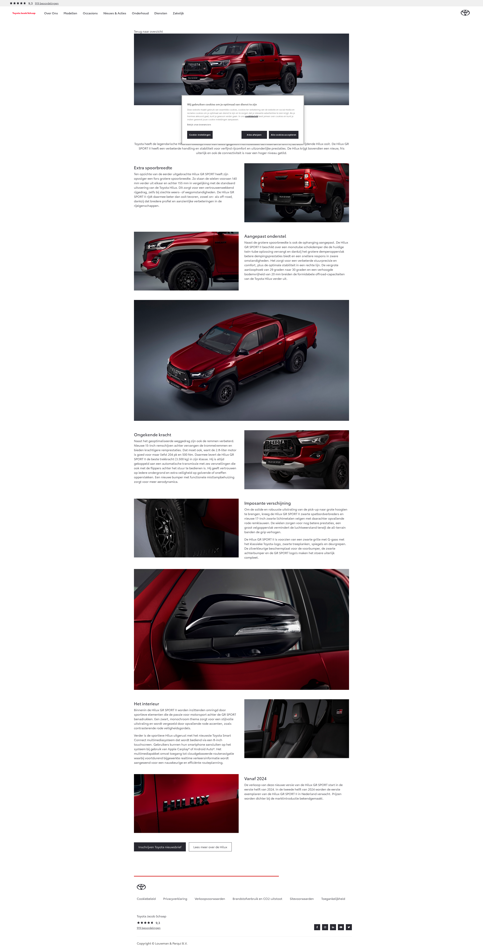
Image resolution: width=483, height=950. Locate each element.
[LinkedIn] (333, 927)
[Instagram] (325, 927)
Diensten (160, 13)
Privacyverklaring (175, 898)
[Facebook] (317, 927)
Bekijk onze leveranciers (199, 124)
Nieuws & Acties (114, 13)
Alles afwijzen (254, 134)
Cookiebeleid (146, 898)
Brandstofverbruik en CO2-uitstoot (257, 898)
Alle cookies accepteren (283, 134)
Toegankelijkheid (333, 898)
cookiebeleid (251, 116)
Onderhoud (140, 13)
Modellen (70, 13)
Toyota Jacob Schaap (23, 13)
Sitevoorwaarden (302, 898)
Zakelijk (178, 13)
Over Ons (51, 13)
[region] (243, 119)
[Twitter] (349, 927)
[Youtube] (341, 927)
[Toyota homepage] (465, 13)
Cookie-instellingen (200, 134)
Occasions (90, 13)
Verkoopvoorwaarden (210, 898)
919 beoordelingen (47, 3)
